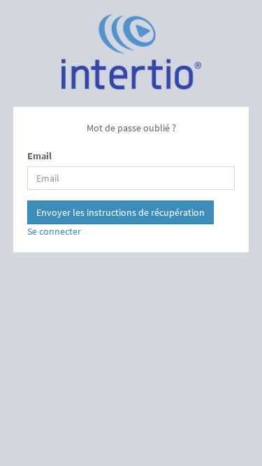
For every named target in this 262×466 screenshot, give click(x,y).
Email (39, 156)
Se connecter (54, 231)
